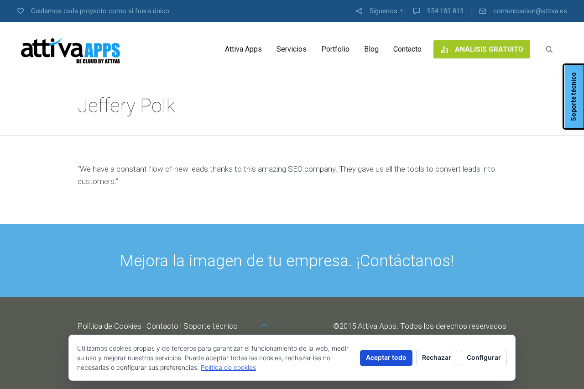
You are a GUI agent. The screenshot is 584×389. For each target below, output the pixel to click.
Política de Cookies (109, 326)
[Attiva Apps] (70, 49)
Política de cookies (228, 367)
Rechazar (436, 357)
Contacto (162, 326)
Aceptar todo (386, 357)
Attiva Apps (377, 326)
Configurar (484, 357)
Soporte (197, 326)
